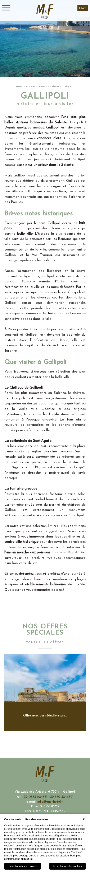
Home (19, 87)
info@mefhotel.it (50, 801)
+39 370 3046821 (60, 797)
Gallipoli (67, 87)
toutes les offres (45, 642)
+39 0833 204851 (35, 797)
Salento (54, 87)
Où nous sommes (36, 87)
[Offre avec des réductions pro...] (45, 730)
